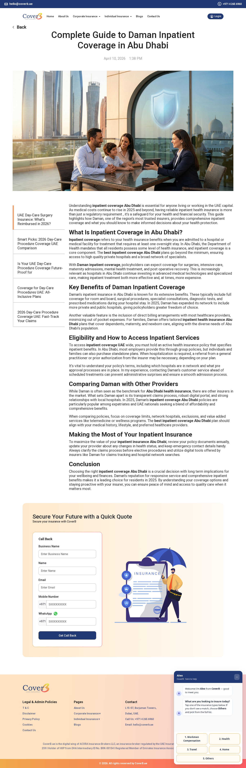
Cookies (28, 724)
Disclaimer (29, 713)
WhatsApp (45, 613)
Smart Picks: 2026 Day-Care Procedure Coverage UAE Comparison (39, 243)
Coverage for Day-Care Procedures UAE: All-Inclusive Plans (35, 292)
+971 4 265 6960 (232, 4)
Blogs (139, 16)
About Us (63, 16)
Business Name (49, 546)
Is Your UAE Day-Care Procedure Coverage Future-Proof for (40, 268)
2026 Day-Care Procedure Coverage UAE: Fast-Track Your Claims (38, 316)
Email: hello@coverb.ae (139, 724)
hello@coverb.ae (21, 4)
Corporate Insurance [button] (85, 16)
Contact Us (153, 16)
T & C (26, 707)
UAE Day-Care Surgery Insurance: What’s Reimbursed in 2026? (34, 219)
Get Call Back (67, 635)
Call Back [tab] (45, 539)
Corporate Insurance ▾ (87, 713)
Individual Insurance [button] (117, 16)
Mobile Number (49, 596)
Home (50, 16)
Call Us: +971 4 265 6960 (139, 719)
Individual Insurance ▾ (87, 719)
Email (42, 580)
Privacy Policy (31, 719)
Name (42, 563)
